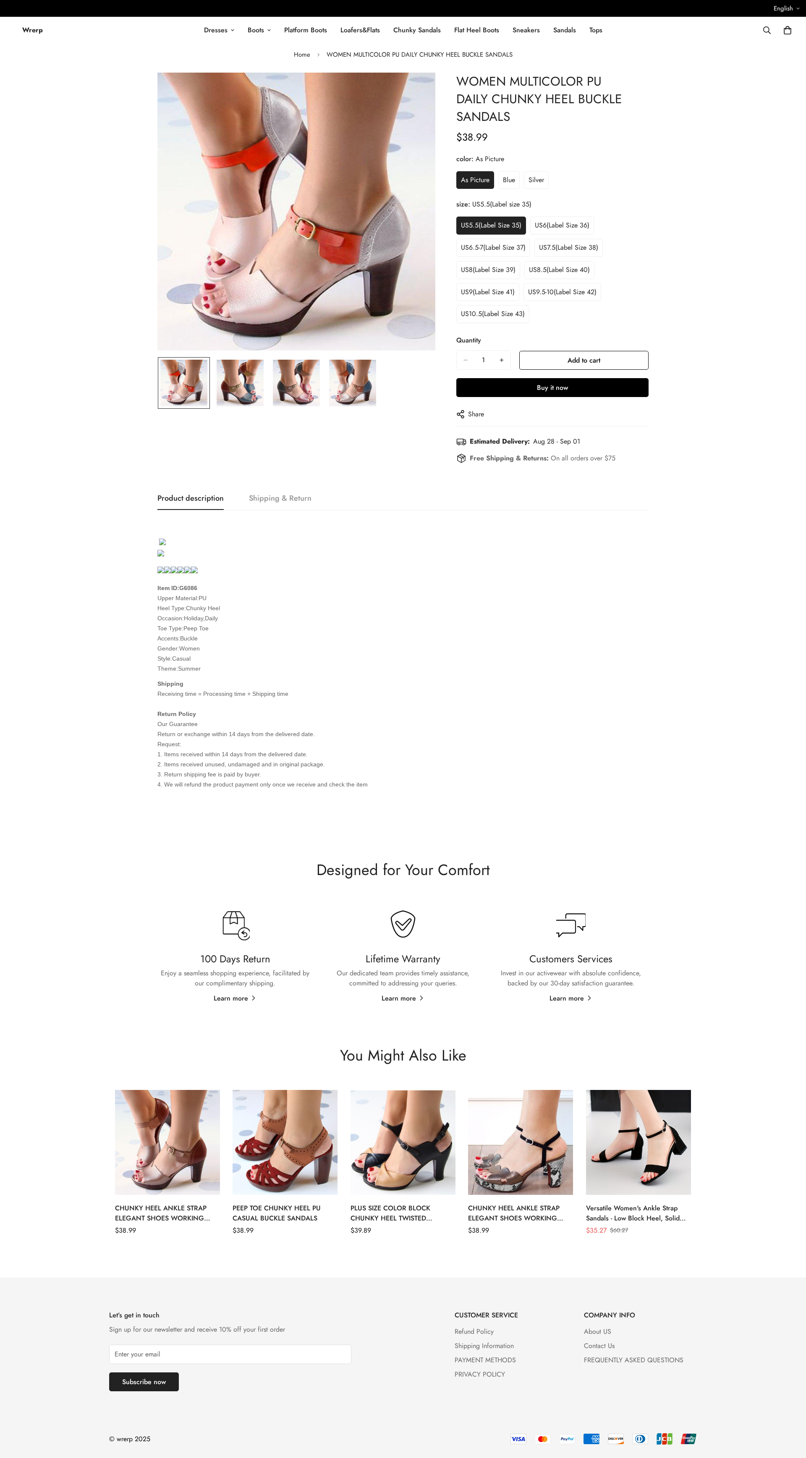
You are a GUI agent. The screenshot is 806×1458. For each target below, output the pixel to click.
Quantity (468, 340)
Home (302, 54)
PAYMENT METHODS (485, 1360)
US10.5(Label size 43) (493, 314)
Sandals (564, 30)
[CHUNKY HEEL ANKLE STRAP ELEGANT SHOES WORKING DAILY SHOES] (520, 1142)
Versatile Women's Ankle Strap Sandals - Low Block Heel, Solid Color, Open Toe (633, 1213)
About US (597, 1331)
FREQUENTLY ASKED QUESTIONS (633, 1360)
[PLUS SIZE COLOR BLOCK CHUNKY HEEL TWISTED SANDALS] (403, 1142)
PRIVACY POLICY (480, 1374)
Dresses (216, 30)
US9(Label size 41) (488, 292)
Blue (509, 180)
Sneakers (526, 30)
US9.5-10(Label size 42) (562, 292)
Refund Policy (474, 1331)
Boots (256, 30)
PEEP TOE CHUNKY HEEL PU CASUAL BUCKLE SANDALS (277, 1213)
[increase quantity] (501, 360)
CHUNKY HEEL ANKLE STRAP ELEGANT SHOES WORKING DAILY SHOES (514, 1213)
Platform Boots (305, 30)
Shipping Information (484, 1346)
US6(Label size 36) (562, 225)
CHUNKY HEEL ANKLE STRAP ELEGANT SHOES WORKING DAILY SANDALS (161, 1213)
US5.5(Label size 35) (491, 225)
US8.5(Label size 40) (559, 269)
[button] (787, 30)
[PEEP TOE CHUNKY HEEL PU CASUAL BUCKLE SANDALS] (285, 1142)
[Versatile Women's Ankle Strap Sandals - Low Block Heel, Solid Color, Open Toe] (638, 1142)
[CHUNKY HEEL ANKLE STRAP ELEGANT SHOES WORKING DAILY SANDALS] (167, 1142)
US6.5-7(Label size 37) (493, 247)
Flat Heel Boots (476, 30)
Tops (595, 30)
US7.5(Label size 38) (568, 247)
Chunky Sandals (417, 30)
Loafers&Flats (360, 30)
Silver (536, 180)
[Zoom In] (417, 90)
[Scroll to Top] (789, 1412)
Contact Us (599, 1346)
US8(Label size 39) (488, 269)
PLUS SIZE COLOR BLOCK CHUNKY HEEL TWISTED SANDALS (390, 1213)
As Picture (475, 180)
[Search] (767, 30)
